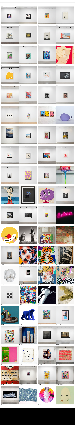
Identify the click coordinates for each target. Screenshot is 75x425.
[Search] (72, 0)
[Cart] (73, 0)
